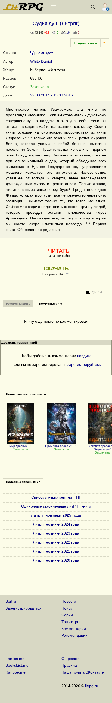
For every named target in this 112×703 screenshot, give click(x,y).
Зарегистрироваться (23, 608)
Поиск (66, 608)
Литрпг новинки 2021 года (56, 551)
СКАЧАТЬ (56, 268)
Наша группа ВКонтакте (82, 672)
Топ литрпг (71, 622)
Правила (69, 665)
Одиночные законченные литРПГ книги (56, 506)
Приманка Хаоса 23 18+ (61, 446)
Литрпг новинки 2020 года (56, 560)
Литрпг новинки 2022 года (56, 542)
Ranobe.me (15, 672)
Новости (68, 601)
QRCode (98, 292)
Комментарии (73, 628)
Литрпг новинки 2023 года (56, 533)
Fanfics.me (14, 658)
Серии (67, 615)
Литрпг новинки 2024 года (56, 524)
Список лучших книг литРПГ (56, 497)
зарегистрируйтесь (84, 364)
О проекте (70, 658)
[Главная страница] (23, 9)
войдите (84, 356)
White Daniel (41, 61)
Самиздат (44, 53)
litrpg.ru (91, 686)
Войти (10, 601)
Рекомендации (74, 635)
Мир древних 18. (20, 446)
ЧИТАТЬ (58, 251)
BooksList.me (17, 665)
